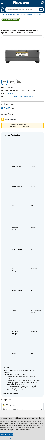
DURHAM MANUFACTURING (22, 97)
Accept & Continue (7, 434)
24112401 (11, 94)
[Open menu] (1, 2)
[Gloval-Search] (41, 9)
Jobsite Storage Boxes (34, 14)
